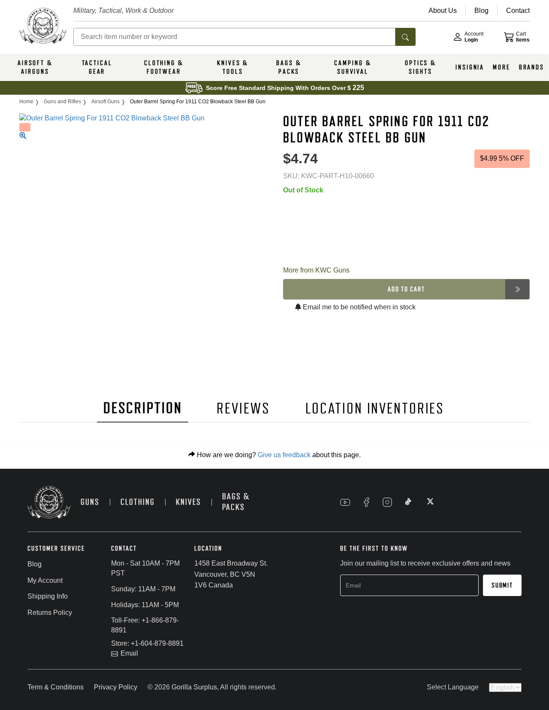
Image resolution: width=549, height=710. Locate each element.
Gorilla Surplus (194, 687)
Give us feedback (284, 454)
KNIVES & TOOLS (232, 67)
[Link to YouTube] (345, 502)
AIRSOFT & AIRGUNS (35, 67)
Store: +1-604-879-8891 (147, 643)
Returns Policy (49, 612)
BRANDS (531, 67)
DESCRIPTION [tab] (142, 408)
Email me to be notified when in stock (358, 307)
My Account (45, 580)
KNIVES (188, 502)
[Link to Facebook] (366, 502)
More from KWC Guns (316, 270)
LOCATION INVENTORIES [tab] (375, 408)
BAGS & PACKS (288, 67)
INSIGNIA (469, 67)
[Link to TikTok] (408, 502)
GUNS (90, 502)
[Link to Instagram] (387, 502)
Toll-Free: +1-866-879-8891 (145, 625)
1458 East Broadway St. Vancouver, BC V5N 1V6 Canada (231, 574)
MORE (501, 67)
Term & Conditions (55, 687)
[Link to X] (429, 502)
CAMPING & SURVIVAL (352, 67)
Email (129, 653)
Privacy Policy (115, 687)
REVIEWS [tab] (243, 408)
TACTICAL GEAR (97, 67)
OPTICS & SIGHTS (420, 67)
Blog (34, 564)
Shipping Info (47, 596)
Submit (502, 585)
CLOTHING (138, 502)
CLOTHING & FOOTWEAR (164, 67)
